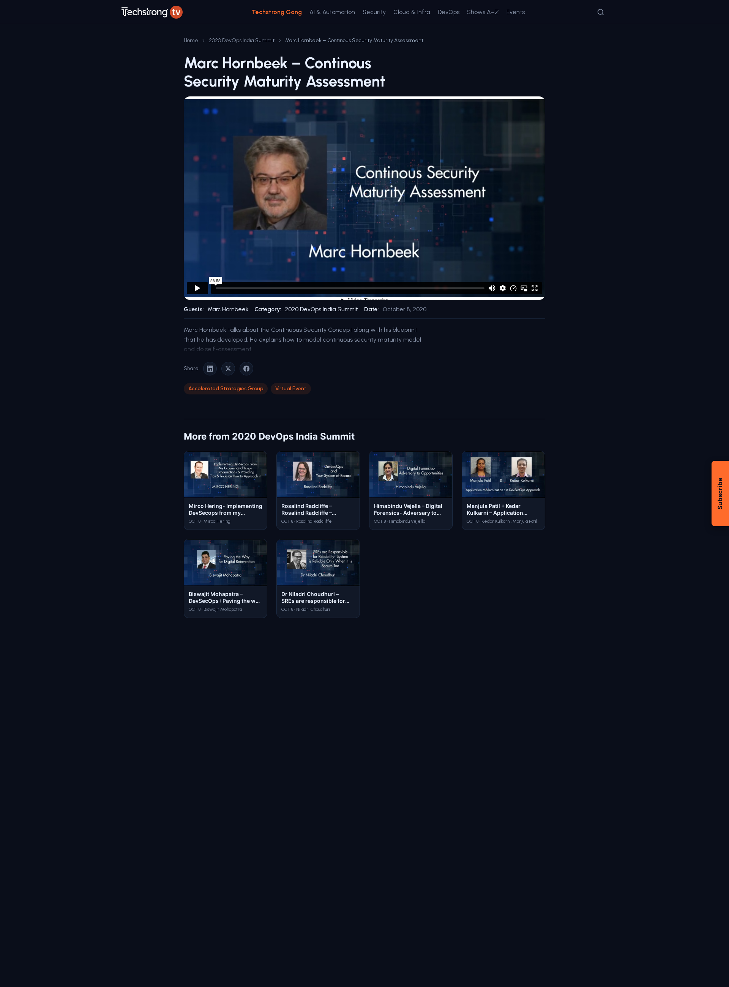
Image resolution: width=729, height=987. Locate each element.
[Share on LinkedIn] (210, 368)
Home (191, 40)
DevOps (448, 12)
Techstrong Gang (277, 12)
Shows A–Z (483, 12)
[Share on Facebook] (246, 368)
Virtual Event (290, 388)
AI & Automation (332, 12)
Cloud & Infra (411, 12)
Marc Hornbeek (228, 309)
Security (374, 12)
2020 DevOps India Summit (242, 40)
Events (516, 12)
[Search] (601, 12)
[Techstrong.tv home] (152, 12)
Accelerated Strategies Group (225, 388)
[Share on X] (228, 368)
